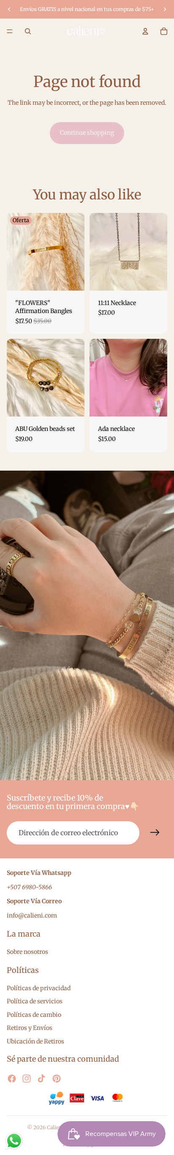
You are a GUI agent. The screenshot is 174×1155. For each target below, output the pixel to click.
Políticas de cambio (34, 1015)
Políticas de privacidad (39, 988)
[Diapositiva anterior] (9, 9)
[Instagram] (27, 1079)
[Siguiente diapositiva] (164, 9)
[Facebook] (12, 1079)
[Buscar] (28, 31)
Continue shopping (87, 132)
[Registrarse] (155, 832)
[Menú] (9, 31)
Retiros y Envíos (29, 1028)
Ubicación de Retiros (35, 1041)
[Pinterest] (57, 1079)
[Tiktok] (41, 1079)
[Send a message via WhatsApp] (14, 1141)
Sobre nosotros (27, 952)
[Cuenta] (145, 31)
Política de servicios (35, 1001)
